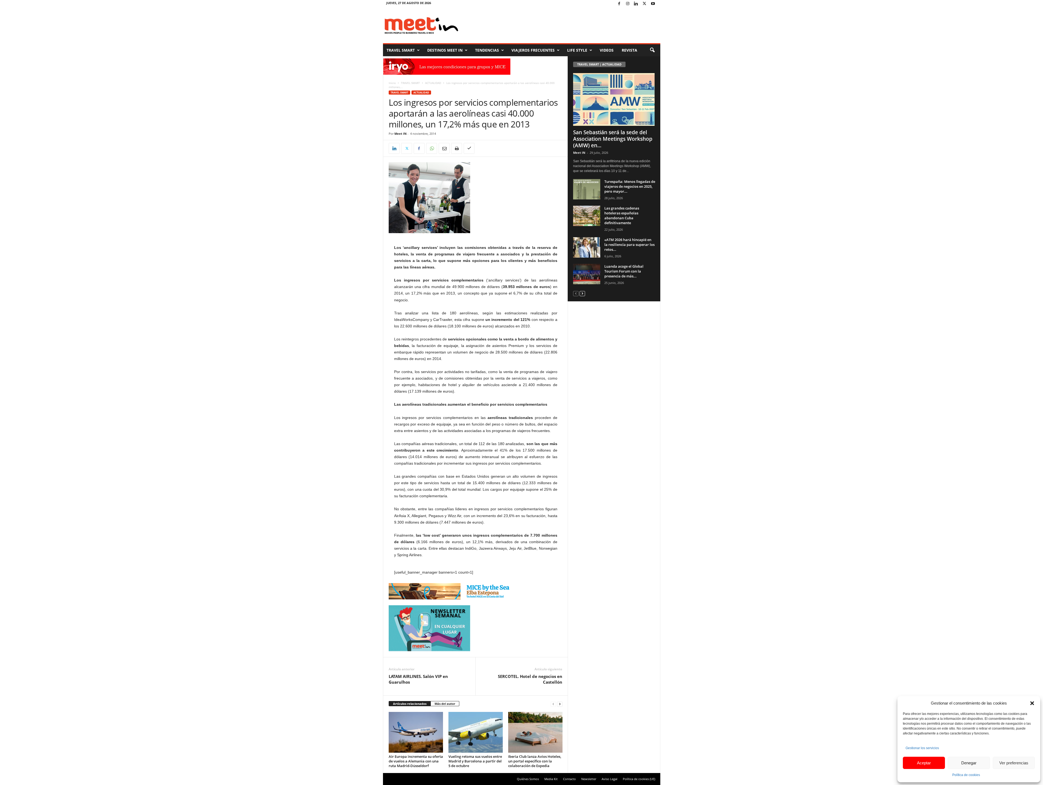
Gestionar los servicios (922, 748)
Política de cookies (966, 775)
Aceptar (924, 763)
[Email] (444, 148)
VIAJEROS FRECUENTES (533, 50)
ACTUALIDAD (433, 83)
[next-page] (560, 704)
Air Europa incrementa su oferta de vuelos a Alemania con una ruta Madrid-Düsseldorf (416, 761)
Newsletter (588, 779)
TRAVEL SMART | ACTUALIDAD (599, 64)
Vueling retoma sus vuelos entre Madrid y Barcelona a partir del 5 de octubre (475, 761)
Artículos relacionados (409, 704)
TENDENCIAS (487, 50)
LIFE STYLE (577, 50)
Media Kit (551, 779)
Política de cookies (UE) (639, 779)
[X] (644, 4)
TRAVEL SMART (401, 50)
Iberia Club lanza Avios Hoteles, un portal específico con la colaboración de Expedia (534, 761)
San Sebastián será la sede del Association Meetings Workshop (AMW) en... (612, 139)
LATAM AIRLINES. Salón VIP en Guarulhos (418, 679)
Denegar (968, 763)
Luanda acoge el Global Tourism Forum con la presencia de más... (623, 271)
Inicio (392, 83)
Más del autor (445, 704)
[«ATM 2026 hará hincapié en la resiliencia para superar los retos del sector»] (586, 247)
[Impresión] (456, 148)
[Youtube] (653, 4)
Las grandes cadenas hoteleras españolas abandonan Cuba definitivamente (621, 215)
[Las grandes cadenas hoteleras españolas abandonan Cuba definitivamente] (586, 216)
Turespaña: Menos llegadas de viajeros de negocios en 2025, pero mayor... (629, 186)
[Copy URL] (469, 148)
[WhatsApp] (431, 148)
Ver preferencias (1013, 763)
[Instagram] (627, 4)
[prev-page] (553, 704)
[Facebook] (619, 4)
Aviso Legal (609, 779)
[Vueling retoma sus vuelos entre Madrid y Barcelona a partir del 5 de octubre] (475, 732)
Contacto (569, 779)
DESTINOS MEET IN (445, 50)
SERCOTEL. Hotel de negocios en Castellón (530, 679)
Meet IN (400, 134)
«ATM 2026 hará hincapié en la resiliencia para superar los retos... (629, 244)
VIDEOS (607, 50)
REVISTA (629, 50)
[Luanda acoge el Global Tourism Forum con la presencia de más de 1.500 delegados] (586, 274)
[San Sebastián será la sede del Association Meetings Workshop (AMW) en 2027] (614, 99)
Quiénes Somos (528, 779)
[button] (1032, 703)
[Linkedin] (636, 4)
